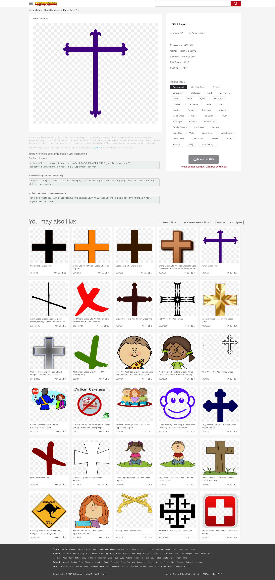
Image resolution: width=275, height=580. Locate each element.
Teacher (74, 562)
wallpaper (195, 93)
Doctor (110, 558)
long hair (177, 133)
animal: (56, 553)
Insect (156, 554)
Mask (64, 558)
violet (191, 133)
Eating (163, 567)
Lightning (136, 549)
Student (66, 562)
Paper (166, 562)
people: (56, 558)
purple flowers (180, 127)
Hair (142, 558)
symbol (203, 98)
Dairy (72, 567)
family (83, 558)
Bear (69, 554)
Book (81, 562)
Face (172, 558)
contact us (97, 147)
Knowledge (141, 562)
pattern (189, 98)
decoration (225, 93)
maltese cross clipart (197, 222)
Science (159, 562)
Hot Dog (187, 567)
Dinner (150, 567)
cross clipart (169, 222)
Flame (112, 549)
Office (173, 562)
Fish (133, 554)
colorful (228, 139)
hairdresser (199, 127)
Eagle (118, 554)
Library (151, 562)
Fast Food (94, 567)
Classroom (89, 562)
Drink (86, 567)
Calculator (190, 562)
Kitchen (143, 567)
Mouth (165, 558)
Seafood (124, 567)
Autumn (72, 549)
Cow (101, 554)
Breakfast (64, 567)
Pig (182, 554)
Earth (101, 549)
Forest (192, 549)
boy (152, 558)
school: (57, 562)
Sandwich (115, 567)
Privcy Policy (186, 574)
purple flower (226, 133)
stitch (209, 93)
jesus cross (178, 139)
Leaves (79, 549)
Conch (94, 549)
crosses (214, 139)
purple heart (197, 139)
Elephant (126, 554)
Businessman (100, 558)
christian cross (198, 87)
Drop (186, 549)
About (168, 574)
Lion (162, 554)
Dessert (79, 567)
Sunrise (151, 549)
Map (133, 562)
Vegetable (134, 567)
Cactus (87, 549)
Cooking (178, 567)
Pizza (157, 567)
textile (208, 104)
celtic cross (178, 116)
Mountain (159, 549)
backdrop (218, 98)
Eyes (122, 558)
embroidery (178, 93)
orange (215, 127)
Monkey (169, 554)
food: (56, 566)
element (193, 121)
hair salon (208, 116)
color (193, 116)
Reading (98, 562)
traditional (206, 110)
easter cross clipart (229, 222)
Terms (176, 574)
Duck (112, 554)
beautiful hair (210, 121)
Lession (199, 562)
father (158, 558)
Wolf (209, 554)
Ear (116, 558)
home (136, 558)
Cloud (180, 549)
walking (129, 558)
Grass (128, 549)
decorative (193, 104)
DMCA (205, 574)
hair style (177, 121)
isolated (176, 110)
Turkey (203, 554)
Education (115, 562)
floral (221, 104)
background (178, 87)
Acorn (64, 549)
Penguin (189, 554)
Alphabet (180, 562)
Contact (196, 574)
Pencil (106, 562)
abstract (216, 87)
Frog (139, 554)
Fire (106, 549)
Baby (71, 558)
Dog (106, 554)
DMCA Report (178, 24)
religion (176, 144)
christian (177, 104)
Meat (108, 567)
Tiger (196, 554)
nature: (56, 549)
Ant (63, 554)
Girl (147, 558)
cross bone (207, 133)
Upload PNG (216, 574)
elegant (191, 110)
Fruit (102, 567)
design (191, 144)
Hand (185, 558)
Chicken (94, 554)
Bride (77, 558)
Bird (74, 554)
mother (90, 558)
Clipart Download (51, 10)
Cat (87, 554)
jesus (175, 98)
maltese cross (208, 144)
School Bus (125, 562)
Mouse (176, 554)
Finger (178, 558)
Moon (144, 549)
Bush (174, 549)
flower (224, 116)
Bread (170, 567)
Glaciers (120, 549)
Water (167, 549)
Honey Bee (147, 554)
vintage (222, 110)
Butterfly (81, 554)
